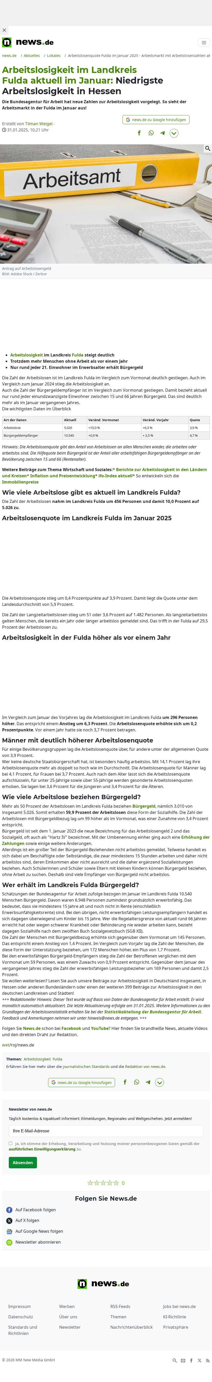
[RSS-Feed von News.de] (208, 1360)
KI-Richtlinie (174, 1317)
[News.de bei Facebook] (191, 1360)
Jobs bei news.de (179, 1306)
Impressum (19, 1306)
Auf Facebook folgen (35, 1210)
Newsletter (70, 1327)
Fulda (57, 1059)
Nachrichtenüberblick (131, 1327)
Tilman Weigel (38, 124)
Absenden (23, 1162)
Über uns (68, 1317)
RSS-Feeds (120, 1306)
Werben (67, 1306)
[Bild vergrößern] (208, 148)
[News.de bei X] (200, 1360)
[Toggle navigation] (204, 42)
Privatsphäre (175, 1327)
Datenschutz (20, 1317)
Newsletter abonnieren (37, 1242)
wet (5, 1045)
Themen (118, 1317)
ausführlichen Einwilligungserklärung (42, 1149)
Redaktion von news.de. (145, 1066)
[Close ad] (4, 30)
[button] (156, 119)
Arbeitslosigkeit (37, 1059)
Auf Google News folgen (38, 1231)
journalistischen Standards (86, 1066)
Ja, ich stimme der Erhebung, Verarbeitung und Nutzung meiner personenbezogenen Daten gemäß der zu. (104, 1146)
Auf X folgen (26, 1220)
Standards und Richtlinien (22, 1330)
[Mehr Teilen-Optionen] (174, 133)
